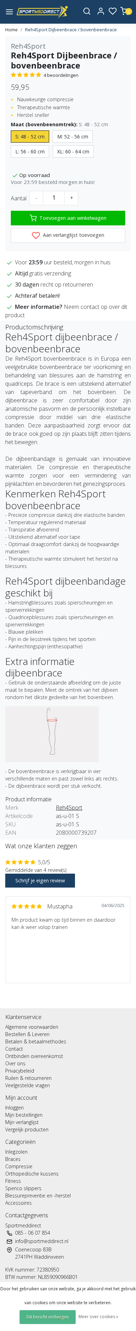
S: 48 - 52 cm (30, 136)
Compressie (18, 1166)
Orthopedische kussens (32, 1173)
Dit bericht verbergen (48, 1317)
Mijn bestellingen (24, 1115)
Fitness (13, 1181)
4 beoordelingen (61, 75)
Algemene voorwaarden (31, 1027)
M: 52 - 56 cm (72, 136)
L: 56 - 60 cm (30, 151)
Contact (14, 1048)
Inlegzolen (16, 1151)
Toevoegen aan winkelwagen (72, 218)
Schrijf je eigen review (40, 880)
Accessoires (18, 1203)
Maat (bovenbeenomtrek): (59, 124)
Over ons (15, 1063)
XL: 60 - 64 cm (73, 151)
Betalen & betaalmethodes (35, 1041)
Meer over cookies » (98, 1317)
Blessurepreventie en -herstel (38, 1195)
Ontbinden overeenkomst (34, 1056)
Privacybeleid (19, 1070)
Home (11, 29)
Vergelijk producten (26, 1129)
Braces (13, 1159)
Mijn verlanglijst (22, 1122)
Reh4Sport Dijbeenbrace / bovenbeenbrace (71, 29)
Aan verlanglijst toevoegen (72, 235)
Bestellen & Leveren (27, 1034)
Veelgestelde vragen (27, 1085)
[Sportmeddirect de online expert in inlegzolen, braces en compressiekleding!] (42, 11)
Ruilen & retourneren (28, 1078)
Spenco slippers (23, 1188)
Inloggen (14, 1107)
